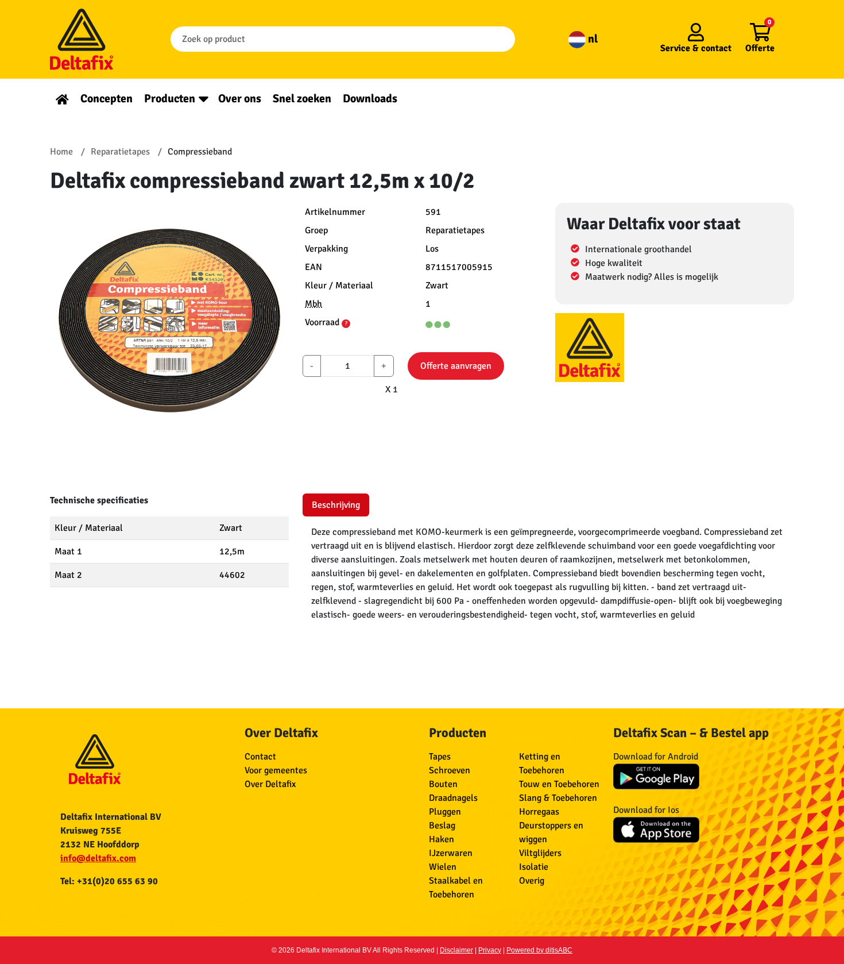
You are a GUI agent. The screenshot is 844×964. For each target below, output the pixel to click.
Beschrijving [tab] (336, 505)
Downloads (370, 98)
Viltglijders (540, 853)
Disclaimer (456, 950)
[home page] (62, 98)
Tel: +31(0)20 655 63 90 (109, 881)
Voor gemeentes (276, 770)
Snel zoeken (302, 98)
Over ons (239, 98)
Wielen (442, 867)
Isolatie (533, 867)
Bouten (443, 784)
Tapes (440, 756)
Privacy (489, 950)
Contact (260, 756)
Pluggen (445, 812)
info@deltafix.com (98, 858)
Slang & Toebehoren (558, 798)
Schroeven (449, 770)
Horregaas (539, 812)
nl (592, 39)
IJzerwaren (451, 853)
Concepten (106, 98)
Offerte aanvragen (455, 366)
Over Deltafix (270, 784)
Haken (441, 839)
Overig (531, 880)
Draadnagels (453, 798)
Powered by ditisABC (539, 950)
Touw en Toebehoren (559, 784)
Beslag (442, 825)
